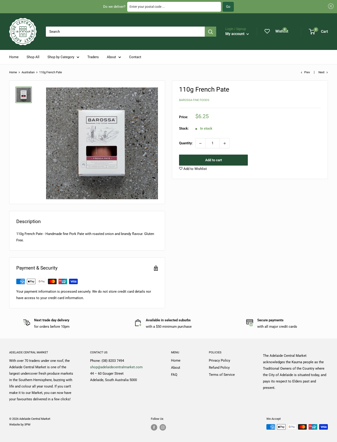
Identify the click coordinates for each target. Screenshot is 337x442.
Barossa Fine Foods (194, 100)
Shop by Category (60, 57)
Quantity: (186, 143)
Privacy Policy (219, 360)
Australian (28, 72)
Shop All (33, 57)
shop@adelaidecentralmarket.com (116, 367)
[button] (330, 6)
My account (235, 34)
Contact (135, 57)
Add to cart (213, 160)
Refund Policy (219, 368)
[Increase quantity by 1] (224, 143)
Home (14, 57)
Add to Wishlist (194, 169)
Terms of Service (222, 375)
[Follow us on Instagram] (163, 427)
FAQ (174, 375)
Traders (93, 57)
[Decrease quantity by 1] (200, 143)
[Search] (210, 32)
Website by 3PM (19, 424)
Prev (307, 72)
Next (321, 72)
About (111, 57)
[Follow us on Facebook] (154, 427)
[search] (125, 32)
